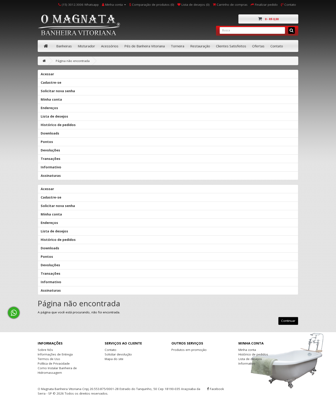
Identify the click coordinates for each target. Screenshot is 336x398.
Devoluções (50, 150)
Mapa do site (114, 359)
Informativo (51, 167)
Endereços (49, 108)
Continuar (288, 321)
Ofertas (258, 46)
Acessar (47, 74)
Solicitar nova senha (58, 91)
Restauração (200, 46)
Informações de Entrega (55, 354)
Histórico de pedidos (58, 125)
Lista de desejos (54, 116)
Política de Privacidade (54, 363)
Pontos (47, 142)
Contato (276, 46)
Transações (50, 158)
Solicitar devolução (118, 354)
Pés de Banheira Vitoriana (144, 46)
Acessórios (109, 46)
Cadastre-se (51, 82)
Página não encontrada (73, 61)
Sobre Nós (45, 350)
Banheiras (64, 46)
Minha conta (51, 99)
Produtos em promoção (189, 350)
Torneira (177, 46)
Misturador (86, 46)
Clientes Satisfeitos (231, 46)
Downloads (50, 133)
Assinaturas (51, 175)
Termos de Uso (49, 359)
